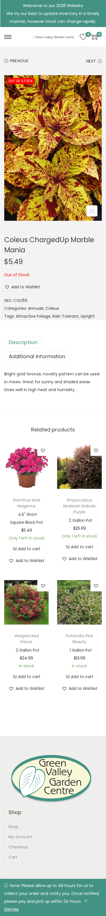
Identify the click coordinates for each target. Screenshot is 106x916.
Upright (88, 316)
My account (20, 837)
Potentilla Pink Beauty (79, 639)
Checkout (18, 847)
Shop (13, 827)
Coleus (52, 308)
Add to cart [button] (29, 549)
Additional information (37, 356)
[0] (83, 37)
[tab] (53, 342)
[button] (22, 287)
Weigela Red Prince (26, 639)
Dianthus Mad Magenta (26, 503)
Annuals (36, 308)
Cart (12, 857)
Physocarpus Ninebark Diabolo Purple (79, 506)
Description (23, 342)
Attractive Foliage (33, 316)
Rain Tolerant (66, 316)
